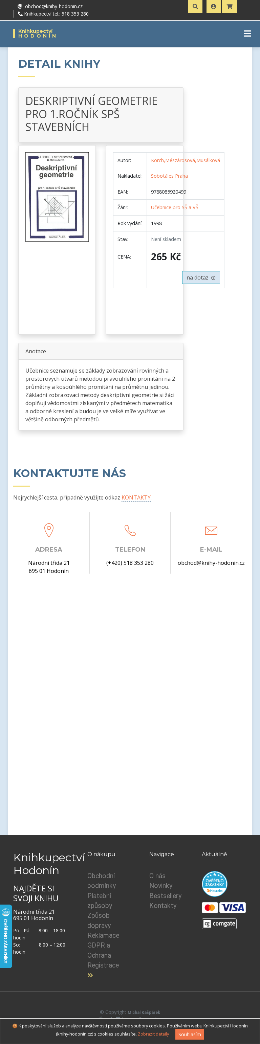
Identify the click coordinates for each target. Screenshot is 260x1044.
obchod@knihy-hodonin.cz (211, 563)
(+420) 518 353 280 (130, 563)
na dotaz (199, 277)
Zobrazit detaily (153, 1034)
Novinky (160, 886)
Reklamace (103, 935)
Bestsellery (165, 896)
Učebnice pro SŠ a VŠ (174, 207)
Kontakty (162, 906)
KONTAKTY (136, 497)
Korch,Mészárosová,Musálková (185, 160)
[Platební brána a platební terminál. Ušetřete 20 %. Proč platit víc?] (219, 920)
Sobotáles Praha (169, 176)
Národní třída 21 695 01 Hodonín (49, 567)
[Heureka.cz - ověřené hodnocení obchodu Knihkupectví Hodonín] (215, 883)
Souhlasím (189, 1034)
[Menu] (247, 33)
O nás (157, 876)
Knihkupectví (38, 33)
